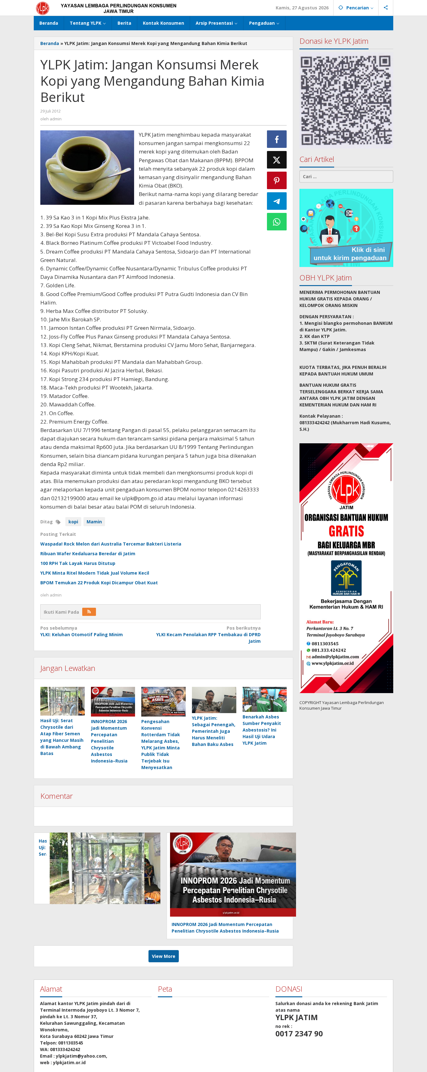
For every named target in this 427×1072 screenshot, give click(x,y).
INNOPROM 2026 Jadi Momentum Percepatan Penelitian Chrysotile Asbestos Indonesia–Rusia (109, 741)
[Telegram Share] (277, 201)
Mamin (94, 522)
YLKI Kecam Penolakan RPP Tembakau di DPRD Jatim (208, 634)
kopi (73, 522)
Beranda (49, 43)
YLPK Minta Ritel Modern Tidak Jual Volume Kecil (94, 573)
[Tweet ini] (277, 160)
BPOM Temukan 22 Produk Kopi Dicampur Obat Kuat (99, 583)
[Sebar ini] (277, 139)
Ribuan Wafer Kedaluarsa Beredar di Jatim (87, 553)
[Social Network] (386, 8)
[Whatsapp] (277, 221)
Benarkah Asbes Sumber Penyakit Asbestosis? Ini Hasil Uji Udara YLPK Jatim (262, 730)
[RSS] (89, 612)
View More (163, 956)
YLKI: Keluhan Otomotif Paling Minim (81, 631)
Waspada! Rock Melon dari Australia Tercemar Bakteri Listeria (110, 544)
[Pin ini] (277, 180)
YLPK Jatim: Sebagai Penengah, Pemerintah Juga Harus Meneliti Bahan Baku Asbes (213, 731)
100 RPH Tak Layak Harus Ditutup (77, 563)
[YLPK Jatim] (114, 8)
